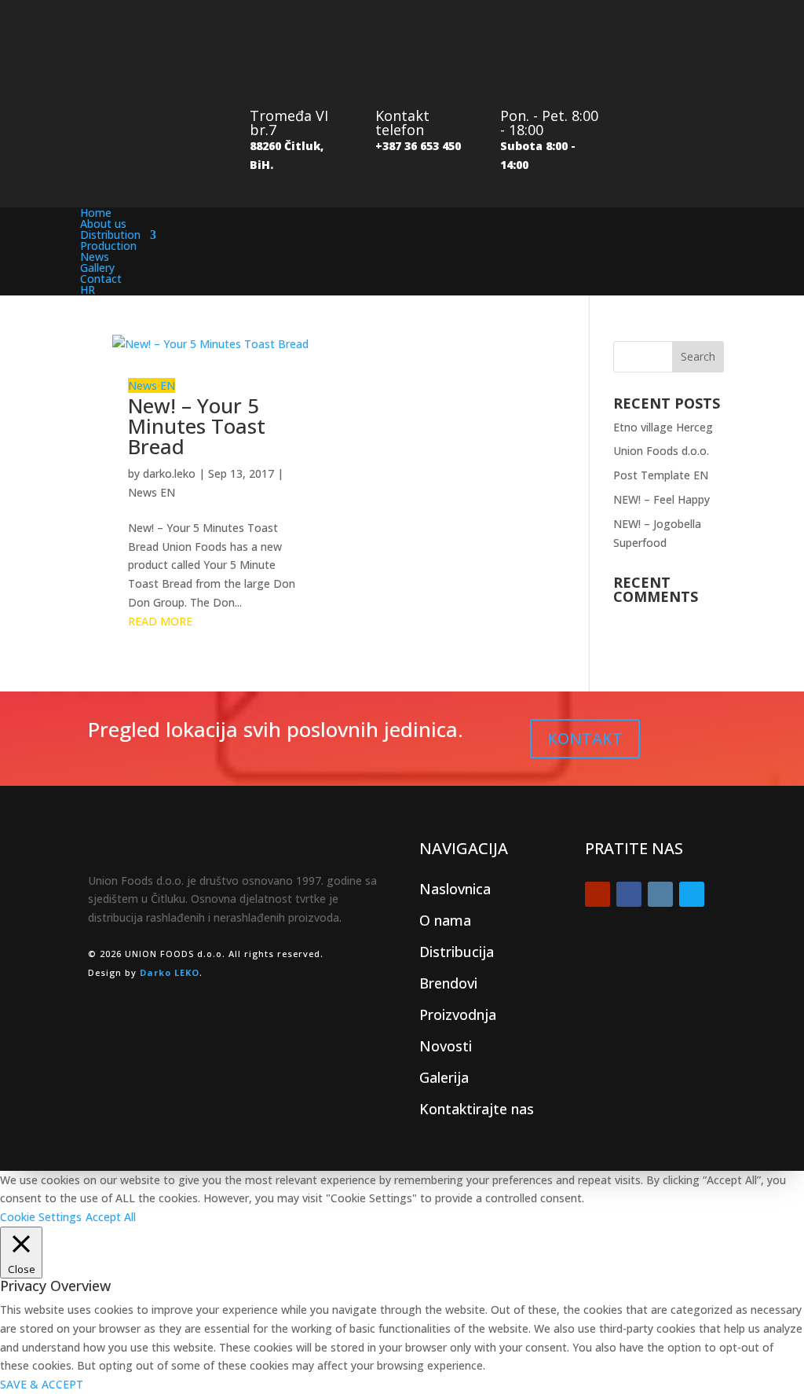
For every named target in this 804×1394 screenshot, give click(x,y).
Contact (101, 278)
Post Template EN (660, 475)
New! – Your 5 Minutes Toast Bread (196, 425)
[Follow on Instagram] (660, 894)
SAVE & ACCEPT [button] (41, 1384)
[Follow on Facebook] (628, 894)
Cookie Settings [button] (41, 1216)
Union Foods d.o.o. (661, 450)
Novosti (445, 1045)
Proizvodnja (457, 1014)
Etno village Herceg (663, 427)
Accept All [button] (111, 1216)
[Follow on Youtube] (597, 894)
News (94, 256)
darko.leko (169, 473)
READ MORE (160, 621)
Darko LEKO (169, 972)
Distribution (110, 234)
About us (103, 223)
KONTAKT (585, 738)
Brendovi (448, 983)
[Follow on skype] (691, 894)
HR (87, 289)
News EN (151, 385)
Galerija (444, 1077)
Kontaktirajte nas (476, 1108)
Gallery (97, 267)
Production (108, 245)
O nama (445, 920)
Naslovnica (455, 888)
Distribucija (456, 951)
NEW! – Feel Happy (661, 499)
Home (95, 212)
